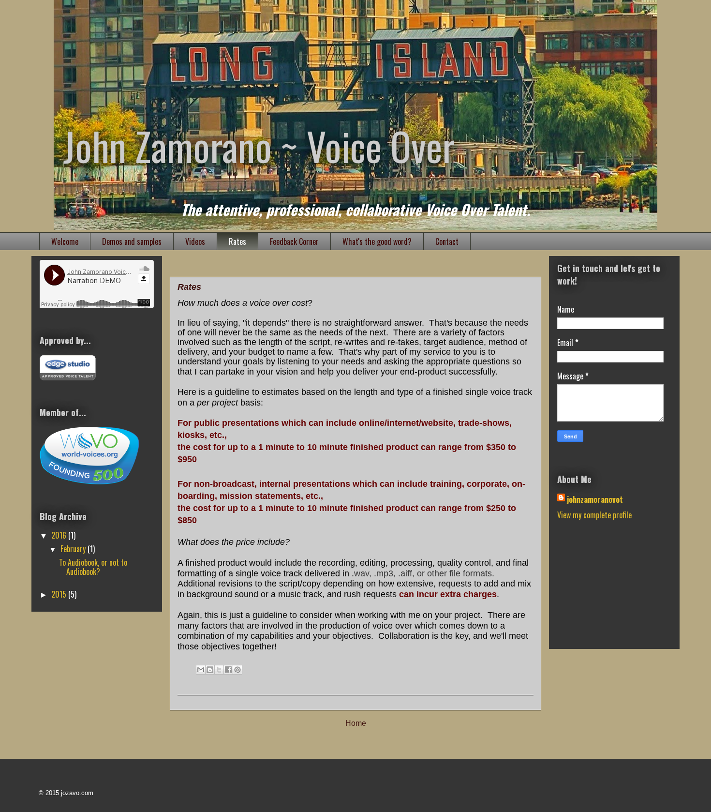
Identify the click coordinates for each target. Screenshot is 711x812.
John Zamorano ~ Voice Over (259, 145)
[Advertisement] (605, 590)
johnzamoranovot (595, 499)
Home (355, 723)
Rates (237, 241)
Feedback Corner (294, 241)
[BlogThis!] (210, 670)
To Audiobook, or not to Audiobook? (93, 566)
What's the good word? (377, 241)
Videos (195, 241)
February (74, 549)
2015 (59, 594)
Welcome (64, 241)
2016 (59, 535)
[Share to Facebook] (228, 670)
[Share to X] (219, 670)
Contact (447, 241)
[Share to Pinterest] (237, 670)
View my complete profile (594, 515)
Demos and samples (132, 241)
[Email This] (201, 670)
